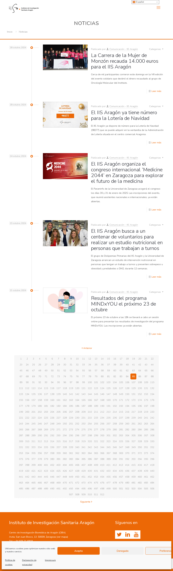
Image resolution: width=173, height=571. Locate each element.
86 (139, 376)
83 (121, 376)
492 (65, 488)
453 (96, 476)
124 (102, 388)
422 (40, 471)
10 (77, 358)
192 (115, 406)
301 (108, 435)
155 (21, 400)
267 (33, 429)
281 (121, 429)
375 (21, 459)
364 (90, 453)
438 (140, 471)
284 (140, 429)
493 (71, 488)
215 (121, 411)
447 (58, 476)
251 (71, 423)
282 (127, 429)
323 (108, 441)
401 (46, 465)
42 (139, 364)
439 (146, 471)
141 (71, 394)
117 (58, 388)
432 (102, 471)
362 (77, 453)
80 (102, 376)
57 (96, 370)
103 (108, 382)
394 (140, 459)
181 (46, 406)
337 (58, 447)
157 (33, 400)
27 (46, 364)
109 (146, 382)
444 (40, 476)
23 (21, 364)
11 (83, 358)
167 (96, 400)
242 (152, 417)
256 (102, 423)
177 (21, 406)
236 (115, 417)
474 (90, 482)
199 (21, 411)
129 (133, 388)
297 (83, 435)
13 (96, 358)
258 (115, 423)
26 (39, 364)
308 (152, 435)
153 (146, 394)
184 (65, 406)
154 (152, 394)
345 (108, 447)
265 (21, 429)
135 (33, 394)
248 (52, 423)
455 (108, 476)
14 (102, 358)
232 (90, 417)
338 (65, 447)
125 (108, 388)
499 (108, 488)
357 (46, 453)
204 (52, 411)
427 (71, 471)
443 (33, 476)
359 (58, 453)
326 (127, 441)
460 (140, 476)
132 (152, 388)
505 (146, 488)
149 (121, 394)
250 (65, 423)
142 (77, 394)
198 (152, 406)
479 (121, 482)
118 (65, 388)
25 (33, 364)
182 (52, 406)
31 (71, 364)
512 (102, 494)
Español (139, 2)
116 (52, 388)
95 (58, 382)
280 (115, 429)
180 (40, 406)
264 (152, 423)
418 (152, 465)
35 (96, 364)
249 (58, 423)
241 (146, 417)
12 (89, 358)
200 (27, 411)
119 (71, 388)
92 (39, 382)
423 (46, 471)
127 (121, 388)
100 (90, 382)
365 (96, 453)
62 (127, 370)
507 (71, 494)
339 (71, 447)
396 (152, 459)
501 (121, 488)
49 (46, 370)
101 (96, 382)
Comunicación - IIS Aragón (123, 49)
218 (140, 411)
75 (71, 376)
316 (65, 441)
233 (96, 417)
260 (127, 423)
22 (152, 358)
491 (58, 488)
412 (115, 465)
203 (46, 411)
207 (71, 411)
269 (46, 429)
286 (152, 429)
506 (152, 488)
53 (71, 370)
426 (65, 471)
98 (77, 382)
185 (71, 406)
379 (46, 459)
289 (33, 435)
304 (127, 435)
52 (64, 370)
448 (65, 476)
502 (127, 488)
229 (71, 417)
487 (33, 488)
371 (133, 453)
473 (83, 482)
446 (52, 476)
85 (133, 376)
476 (102, 482)
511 (96, 494)
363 (83, 453)
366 (102, 453)
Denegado (123, 551)
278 (102, 429)
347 (121, 447)
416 (140, 465)
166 (90, 400)
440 (152, 471)
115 (46, 388)
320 (90, 441)
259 (121, 423)
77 (83, 376)
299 (96, 435)
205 (58, 411)
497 (96, 488)
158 (40, 400)
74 (64, 376)
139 (58, 394)
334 (40, 447)
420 (27, 471)
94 (52, 382)
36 (102, 364)
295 (71, 435)
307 (146, 435)
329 (146, 441)
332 (27, 447)
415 (133, 465)
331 (21, 447)
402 (52, 465)
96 (64, 382)
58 (102, 370)
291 (46, 435)
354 (27, 453)
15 (108, 358)
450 (77, 476)
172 (127, 400)
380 (52, 459)
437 (133, 471)
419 (21, 471)
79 (96, 376)
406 (77, 465)
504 (140, 488)
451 (83, 476)
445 (46, 476)
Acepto (78, 551)
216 (127, 411)
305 (133, 435)
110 (152, 382)
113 (33, 388)
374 (152, 453)
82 (114, 376)
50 (52, 370)
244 (27, 423)
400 (40, 465)
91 (33, 382)
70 (39, 376)
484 (152, 482)
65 (146, 370)
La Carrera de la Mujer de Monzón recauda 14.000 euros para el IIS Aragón (124, 61)
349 (133, 447)
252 (77, 423)
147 (108, 394)
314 (52, 441)
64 (139, 370)
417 (146, 465)
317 (71, 441)
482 (140, 482)
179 (33, 406)
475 (96, 482)
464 (27, 482)
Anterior (87, 348)
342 (90, 447)
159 (46, 400)
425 (58, 471)
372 (140, 453)
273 (71, 429)
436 (127, 471)
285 (146, 429)
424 (52, 471)
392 (127, 459)
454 (102, 476)
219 (146, 411)
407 (83, 465)
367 (108, 453)
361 (71, 453)
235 (108, 417)
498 (102, 488)
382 (65, 459)
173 (133, 400)
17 (121, 358)
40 (127, 364)
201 (33, 411)
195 (133, 406)
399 (33, 465)
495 (83, 488)
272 (65, 429)
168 (102, 400)
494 (77, 488)
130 (140, 388)
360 (65, 453)
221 (21, 417)
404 (65, 465)
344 (102, 447)
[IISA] (24, 7)
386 (90, 459)
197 (146, 406)
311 (33, 441)
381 (58, 459)
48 (39, 370)
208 (77, 411)
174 (140, 400)
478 (115, 482)
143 (83, 394)
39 (121, 364)
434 (115, 471)
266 (27, 429)
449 (71, 476)
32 (77, 364)
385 (83, 459)
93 (46, 382)
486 (27, 488)
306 (140, 435)
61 (121, 370)
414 (127, 465)
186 (77, 406)
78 (89, 376)
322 (102, 441)
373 (146, 453)
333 (33, 447)
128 (127, 388)
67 (21, 376)
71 (46, 376)
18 (127, 358)
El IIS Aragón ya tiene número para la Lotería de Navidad (124, 115)
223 (33, 417)
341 (83, 447)
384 (77, 459)
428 (77, 471)
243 (21, 423)
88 (152, 376)
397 (21, 465)
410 (102, 465)
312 (40, 441)
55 (83, 370)
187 (83, 406)
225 (46, 417)
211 (96, 411)
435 (121, 471)
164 (77, 400)
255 (96, 423)
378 (40, 459)
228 (65, 417)
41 (133, 364)
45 (21, 370)
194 (127, 406)
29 (58, 364)
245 (33, 423)
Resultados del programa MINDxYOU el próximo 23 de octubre (123, 304)
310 (27, 441)
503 (133, 488)
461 (146, 476)
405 (71, 465)
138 (52, 394)
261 (133, 423)
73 (58, 376)
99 (83, 382)
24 (27, 364)
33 (83, 364)
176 (152, 400)
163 (71, 400)
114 (40, 388)
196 (140, 406)
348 (127, 447)
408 (90, 465)
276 (90, 429)
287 (21, 435)
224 (40, 417)
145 (96, 394)
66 (152, 370)
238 (127, 417)
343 (96, 447)
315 (58, 441)
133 (21, 394)
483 (146, 482)
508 (77, 494)
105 (121, 382)
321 (96, 441)
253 (83, 423)
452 (90, 476)
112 (27, 388)
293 (58, 435)
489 (46, 488)
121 (83, 388)
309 (21, 441)
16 (114, 358)
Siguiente (85, 501)
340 (77, 447)
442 (27, 476)
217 (133, 411)
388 (102, 459)
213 (108, 411)
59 (108, 370)
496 (90, 488)
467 (46, 482)
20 (139, 358)
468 (52, 482)
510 (90, 494)
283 (133, 429)
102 (102, 382)
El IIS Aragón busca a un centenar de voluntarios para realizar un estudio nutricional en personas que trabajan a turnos (127, 240)
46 (27, 370)
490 (52, 488)
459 (133, 476)
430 (90, 471)
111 (21, 388)
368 (115, 453)
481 (133, 482)
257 (108, 423)
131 (146, 388)
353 (21, 453)
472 (77, 482)
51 (58, 370)
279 (108, 429)
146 (102, 394)
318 (77, 441)
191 (108, 406)
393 (133, 459)
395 (146, 459)
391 (121, 459)
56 (89, 370)
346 (115, 447)
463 (21, 482)
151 (133, 394)
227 (58, 417)
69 (33, 376)
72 (52, 376)
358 (52, 453)
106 (127, 382)
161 (58, 400)
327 (133, 441)
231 (83, 417)
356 (40, 453)
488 (40, 488)
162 (65, 400)
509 (83, 494)
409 (96, 465)
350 (140, 447)
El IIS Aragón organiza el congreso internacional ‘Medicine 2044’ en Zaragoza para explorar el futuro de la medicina (127, 173)
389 (108, 459)
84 (127, 376)
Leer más (156, 91)
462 (152, 476)
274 (77, 429)
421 (33, 471)
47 (33, 370)
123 (96, 388)
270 (52, 429)
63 (133, 370)
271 (58, 429)
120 (77, 388)
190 (102, 406)
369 (121, 453)
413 (121, 465)
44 (152, 364)
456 (115, 476)
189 (96, 406)
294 (65, 435)
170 (115, 400)
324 (115, 441)
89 (21, 382)
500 (115, 488)
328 (140, 441)
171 (121, 400)
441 (21, 476)
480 (127, 482)
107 (133, 382)
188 (90, 406)
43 (146, 364)
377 (33, 459)
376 (27, 459)
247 (46, 423)
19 (133, 358)
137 (46, 394)
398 (27, 465)
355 (33, 453)
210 (90, 411)
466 (40, 482)
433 (108, 471)
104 (115, 382)
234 (102, 417)
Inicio (10, 31)
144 (90, 394)
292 (52, 435)
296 (77, 435)
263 (146, 423)
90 (27, 382)
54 (77, 370)
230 (77, 417)
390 (115, 459)
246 (40, 423)
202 (40, 411)
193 (121, 406)
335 (46, 447)
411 (108, 465)
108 (140, 382)
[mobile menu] (158, 7)
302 (115, 435)
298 (90, 435)
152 (140, 394)
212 (102, 411)
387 (96, 459)
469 (58, 482)
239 (133, 417)
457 (121, 476)
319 (83, 441)
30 (64, 364)
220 (152, 411)
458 (127, 476)
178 (27, 406)
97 (71, 382)
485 (21, 488)
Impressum (50, 560)
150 (127, 394)
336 (52, 447)
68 (27, 376)
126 (115, 388)
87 (146, 376)
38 (114, 364)
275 (83, 429)
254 (90, 423)
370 (127, 453)
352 (152, 447)
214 (115, 411)
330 (152, 441)
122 (90, 388)
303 (121, 435)
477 (108, 482)
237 (121, 417)
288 (27, 435)
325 (121, 441)
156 (27, 400)
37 (108, 364)
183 (58, 406)
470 (65, 482)
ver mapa (62, 536)
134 (27, 394)
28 (52, 364)
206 (65, 411)
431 (96, 471)
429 (83, 471)
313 (46, 441)
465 (33, 482)
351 (146, 447)
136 (40, 394)
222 (27, 417)
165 (83, 400)
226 (52, 417)
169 (108, 400)
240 (140, 417)
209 (83, 411)
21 (146, 358)
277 (96, 429)
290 (40, 435)
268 (40, 429)
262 (140, 423)
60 (114, 370)
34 (89, 364)
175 (146, 400)
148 (115, 394)
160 (52, 400)
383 (71, 459)
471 (71, 482)
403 (58, 465)
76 (77, 376)
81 (108, 376)
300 (102, 435)
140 (65, 394)
